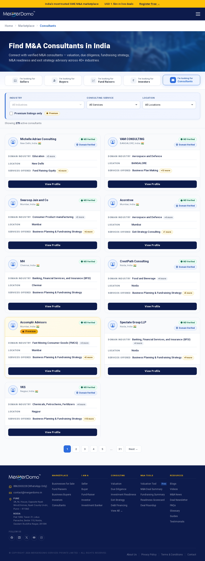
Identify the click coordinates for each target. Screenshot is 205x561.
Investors (57, 500)
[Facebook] (12, 538)
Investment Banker (91, 505)
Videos (174, 489)
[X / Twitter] (27, 538)
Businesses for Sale (63, 483)
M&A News (176, 494)
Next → (133, 449)
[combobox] (47, 105)
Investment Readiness (123, 494)
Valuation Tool (153, 483)
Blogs (173, 483)
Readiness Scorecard (153, 500)
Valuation (116, 483)
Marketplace (26, 25)
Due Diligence (118, 489)
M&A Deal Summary (151, 489)
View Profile (52, 184)
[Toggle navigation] (198, 14)
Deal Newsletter (179, 500)
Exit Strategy (118, 500)
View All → (117, 510)
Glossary (175, 510)
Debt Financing (119, 505)
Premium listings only (36, 113)
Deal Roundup (148, 505)
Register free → (149, 3)
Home (9, 25)
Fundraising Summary (153, 494)
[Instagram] (41, 538)
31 (120, 449)
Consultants (59, 505)
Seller (84, 483)
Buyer (84, 489)
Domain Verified (84, 145)
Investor (85, 500)
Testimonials (177, 521)
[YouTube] (34, 538)
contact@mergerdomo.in (27, 492)
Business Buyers (61, 494)
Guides (174, 516)
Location (149, 98)
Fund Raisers (59, 489)
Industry (16, 98)
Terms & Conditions (172, 554)
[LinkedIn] (19, 538)
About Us (132, 554)
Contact (191, 554)
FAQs (173, 505)
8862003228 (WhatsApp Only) (30, 486)
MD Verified (87, 140)
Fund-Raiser (88, 494)
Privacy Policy (149, 554)
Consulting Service (100, 98)
